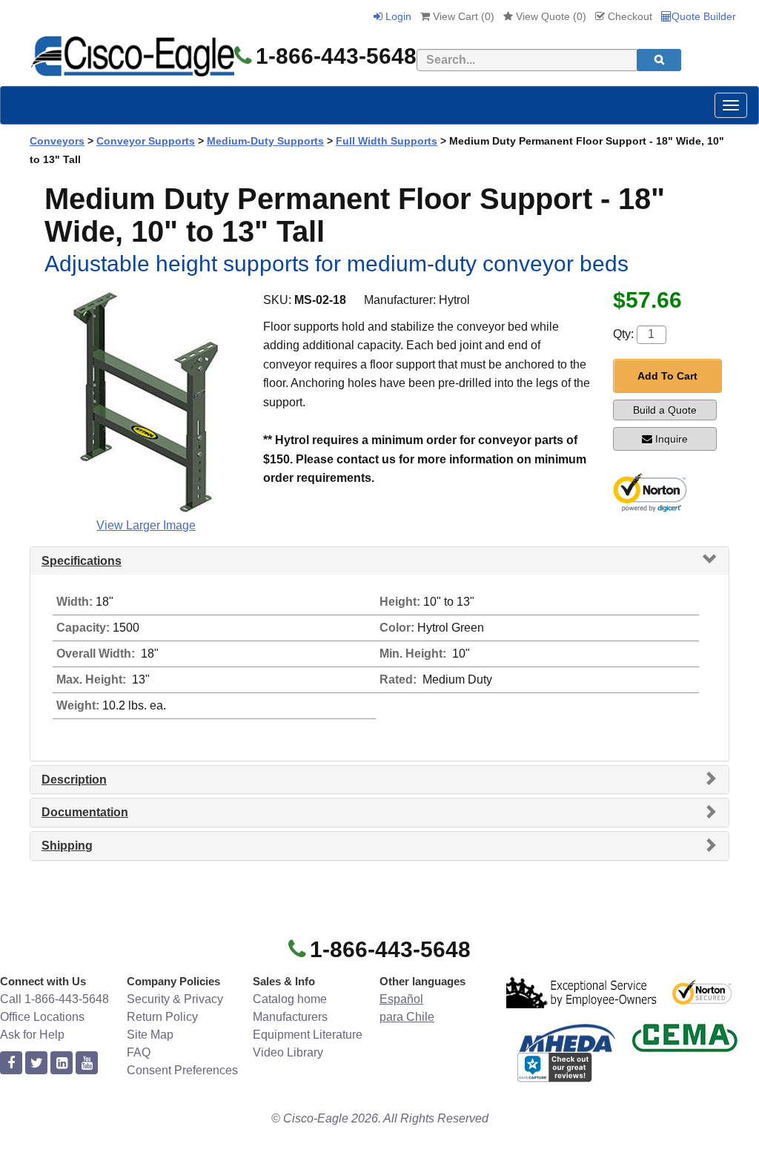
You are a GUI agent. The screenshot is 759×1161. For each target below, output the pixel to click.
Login (396, 16)
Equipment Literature (307, 1034)
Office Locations (42, 1016)
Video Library (288, 1052)
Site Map (150, 1034)
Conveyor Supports (145, 141)
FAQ (138, 1052)
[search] (659, 60)
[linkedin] (61, 1063)
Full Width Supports (386, 141)
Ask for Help (32, 1034)
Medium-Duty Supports (265, 141)
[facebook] (11, 1063)
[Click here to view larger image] (146, 402)
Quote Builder (704, 16)
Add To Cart (667, 376)
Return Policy (162, 1016)
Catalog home (290, 999)
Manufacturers (290, 1016)
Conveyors (57, 141)
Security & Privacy (175, 999)
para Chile (407, 1016)
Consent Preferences (182, 1070)
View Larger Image (146, 525)
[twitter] (36, 1063)
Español (401, 999)
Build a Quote (665, 410)
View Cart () (462, 16)
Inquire (671, 439)
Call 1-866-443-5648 (54, 999)
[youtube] (87, 1063)
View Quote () (549, 16)
